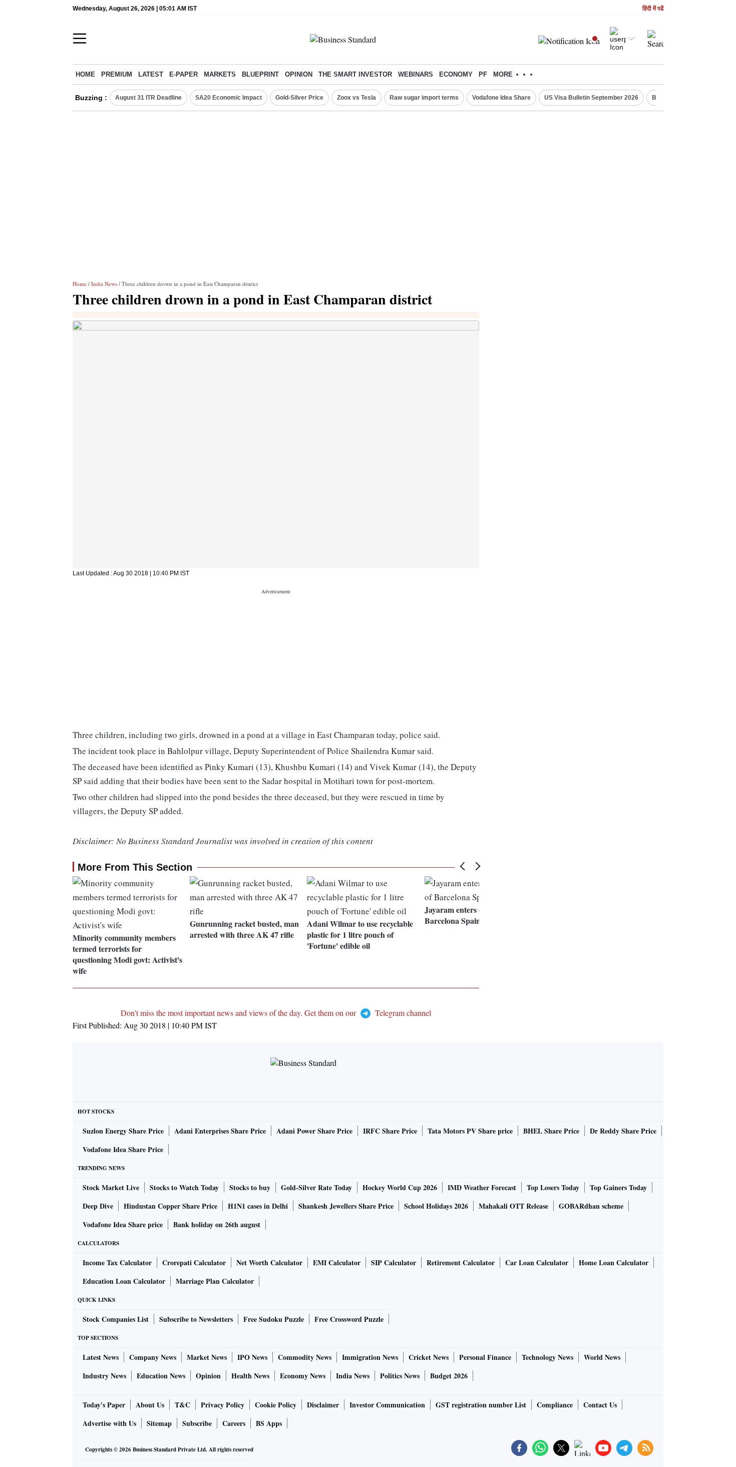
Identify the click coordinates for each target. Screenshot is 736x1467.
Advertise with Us (109, 1423)
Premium (116, 74)
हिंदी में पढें (652, 9)
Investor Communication (387, 1404)
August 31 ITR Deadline (148, 97)
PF (483, 74)
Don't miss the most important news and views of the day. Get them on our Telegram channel (276, 1012)
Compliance (555, 1404)
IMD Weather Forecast (482, 1187)
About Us (150, 1404)
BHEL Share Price (551, 1131)
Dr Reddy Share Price (623, 1131)
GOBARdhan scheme (591, 1206)
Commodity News (304, 1357)
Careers (233, 1423)
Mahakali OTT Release (513, 1206)
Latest (150, 74)
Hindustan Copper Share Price (170, 1206)
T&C (182, 1404)
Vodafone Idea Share (501, 97)
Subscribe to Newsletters (196, 1319)
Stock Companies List (116, 1319)
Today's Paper (104, 1404)
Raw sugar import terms (424, 97)
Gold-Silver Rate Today (316, 1187)
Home (85, 74)
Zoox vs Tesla (356, 97)
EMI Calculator (336, 1262)
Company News (152, 1357)
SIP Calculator (393, 1262)
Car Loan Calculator (536, 1262)
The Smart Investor (355, 74)
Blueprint (260, 74)
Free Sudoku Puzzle (273, 1319)
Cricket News (429, 1357)
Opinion (298, 74)
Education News (161, 1375)
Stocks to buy (249, 1187)
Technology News (547, 1357)
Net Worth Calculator (269, 1262)
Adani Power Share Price (314, 1131)
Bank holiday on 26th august (216, 1224)
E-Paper (183, 74)
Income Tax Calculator (117, 1262)
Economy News (302, 1375)
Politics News (400, 1375)
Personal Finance (485, 1357)
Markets (220, 74)
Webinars (415, 74)
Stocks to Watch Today (184, 1187)
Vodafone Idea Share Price (123, 1149)
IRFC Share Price (390, 1131)
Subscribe (197, 1423)
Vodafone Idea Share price (123, 1224)
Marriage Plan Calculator (215, 1281)
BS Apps (269, 1423)
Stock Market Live (111, 1187)
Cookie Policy (275, 1404)
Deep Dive (98, 1206)
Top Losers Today (553, 1187)
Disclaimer (323, 1404)
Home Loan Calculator (613, 1262)
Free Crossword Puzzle (349, 1319)
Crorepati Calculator (194, 1262)
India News (104, 283)
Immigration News (370, 1357)
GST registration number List (481, 1404)
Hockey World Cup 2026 (399, 1187)
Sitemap (159, 1423)
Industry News (104, 1375)
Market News (207, 1357)
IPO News (252, 1357)
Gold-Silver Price (299, 97)
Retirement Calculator (461, 1262)
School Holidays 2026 (436, 1206)
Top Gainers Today (618, 1187)
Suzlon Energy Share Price (123, 1131)
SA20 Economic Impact (228, 97)
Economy (456, 74)
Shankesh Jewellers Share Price (346, 1206)
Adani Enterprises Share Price (220, 1131)
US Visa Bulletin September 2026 (591, 97)
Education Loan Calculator (124, 1281)
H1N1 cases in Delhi (258, 1206)
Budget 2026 (449, 1375)
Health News (250, 1375)
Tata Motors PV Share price (470, 1131)
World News (602, 1357)
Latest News (101, 1357)
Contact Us (600, 1404)
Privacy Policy (222, 1404)
